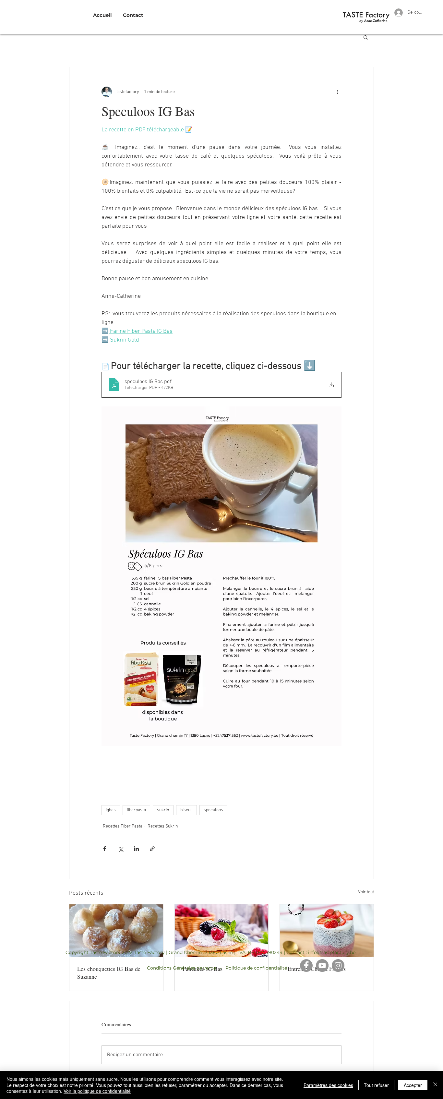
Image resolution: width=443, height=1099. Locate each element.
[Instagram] (338, 965)
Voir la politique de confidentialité (97, 1091)
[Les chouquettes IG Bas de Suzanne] (116, 930)
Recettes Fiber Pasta (122, 826)
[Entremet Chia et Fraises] (327, 930)
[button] (366, 37)
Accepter (413, 1085)
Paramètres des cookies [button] (328, 1085)
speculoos (213, 810)
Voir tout (366, 892)
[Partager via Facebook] (105, 849)
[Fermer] (435, 1085)
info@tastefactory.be (331, 952)
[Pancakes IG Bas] (222, 930)
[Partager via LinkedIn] (136, 849)
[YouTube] (322, 965)
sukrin (163, 810)
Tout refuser (376, 1085)
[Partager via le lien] (152, 849)
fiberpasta (136, 810)
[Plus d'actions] (337, 92)
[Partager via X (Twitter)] (120, 849)
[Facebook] (306, 965)
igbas (111, 810)
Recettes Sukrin (163, 826)
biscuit (186, 810)
